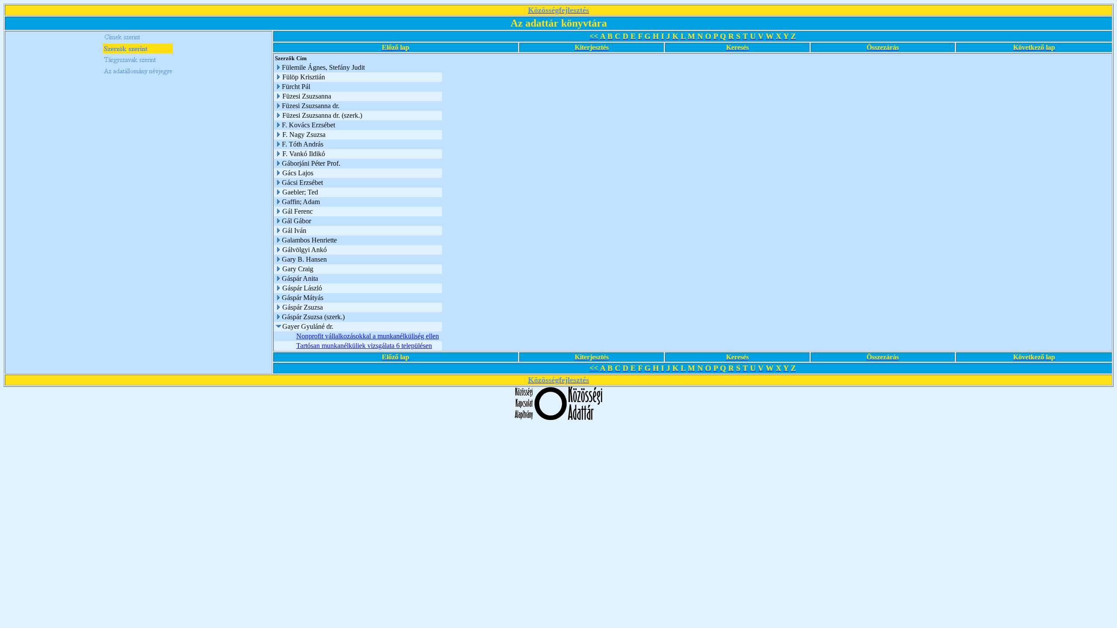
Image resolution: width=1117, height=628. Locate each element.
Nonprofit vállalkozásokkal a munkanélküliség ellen (367, 336)
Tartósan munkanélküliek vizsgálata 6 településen (364, 345)
